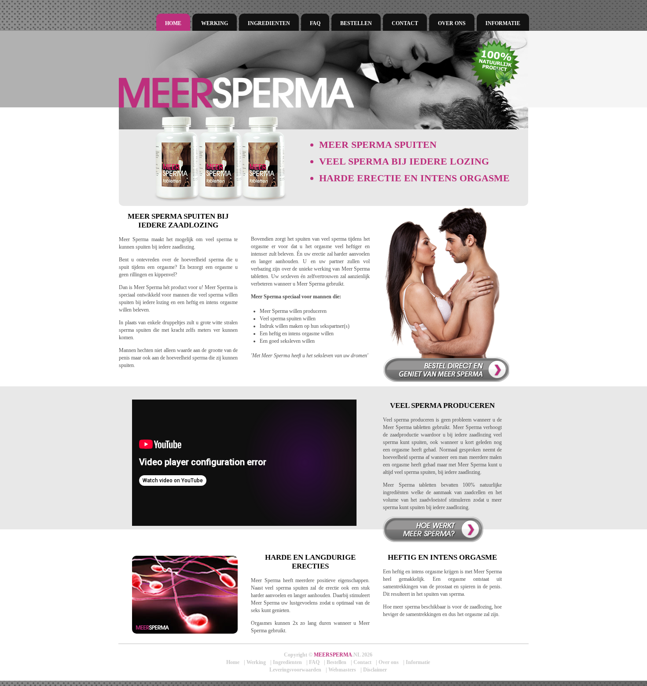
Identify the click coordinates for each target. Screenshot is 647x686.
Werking (214, 23)
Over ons (452, 23)
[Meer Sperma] (284, 92)
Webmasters (342, 670)
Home (173, 23)
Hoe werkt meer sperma (433, 529)
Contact (405, 23)
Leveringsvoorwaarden (295, 670)
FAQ (315, 23)
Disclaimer (375, 670)
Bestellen (356, 23)
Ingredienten (269, 23)
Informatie (502, 23)
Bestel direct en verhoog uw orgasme (446, 369)
